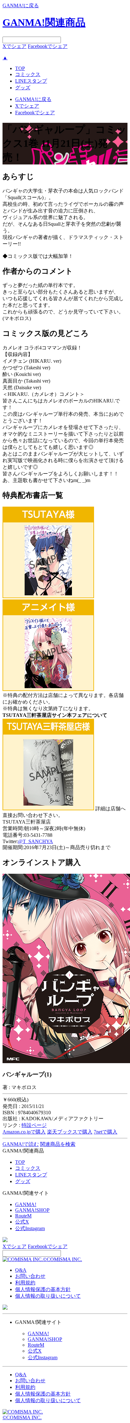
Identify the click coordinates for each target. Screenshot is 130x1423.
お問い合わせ (30, 1276)
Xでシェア (15, 46)
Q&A (21, 1270)
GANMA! (25, 1204)
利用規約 (25, 1282)
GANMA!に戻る (21, 5)
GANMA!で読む (21, 1144)
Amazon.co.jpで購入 (24, 1131)
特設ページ (34, 1125)
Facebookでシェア (48, 46)
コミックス (27, 74)
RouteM (23, 1215)
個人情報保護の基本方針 (43, 1289)
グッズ (22, 87)
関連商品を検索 (57, 1144)
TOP (20, 68)
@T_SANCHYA (35, 841)
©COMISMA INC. (62, 1259)
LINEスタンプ (31, 81)
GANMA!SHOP (32, 1210)
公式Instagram (30, 1228)
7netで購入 (105, 1131)
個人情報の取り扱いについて (48, 1296)
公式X (22, 1221)
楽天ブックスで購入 (69, 1131)
